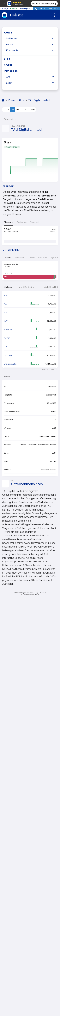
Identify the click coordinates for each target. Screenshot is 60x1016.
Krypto (8, 64)
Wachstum (22, 222)
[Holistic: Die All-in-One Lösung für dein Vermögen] (3, 100)
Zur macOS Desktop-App (44, 3)
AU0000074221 (21, 126)
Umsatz (7, 257)
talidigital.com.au (48, 469)
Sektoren (11, 38)
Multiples (8, 287)
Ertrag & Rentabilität (26, 287)
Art (8, 76)
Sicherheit (34, 222)
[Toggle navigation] (54, 15)
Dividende (8, 222)
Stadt (9, 82)
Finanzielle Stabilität (48, 287)
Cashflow (42, 257)
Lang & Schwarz (40, 593)
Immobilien (11, 70)
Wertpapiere (10, 119)
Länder (10, 44)
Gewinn (31, 257)
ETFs (7, 58)
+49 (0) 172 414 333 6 (48, 8)
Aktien (8, 32)
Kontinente (12, 50)
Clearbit (36, 594)
